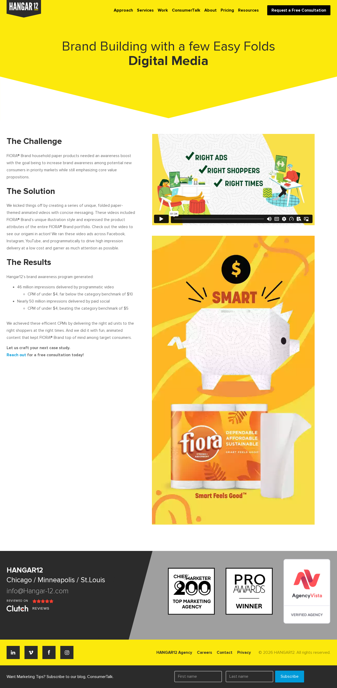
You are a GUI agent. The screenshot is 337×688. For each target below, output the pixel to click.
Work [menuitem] (163, 10)
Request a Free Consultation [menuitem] (298, 10)
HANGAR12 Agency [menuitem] (174, 652)
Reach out (16, 355)
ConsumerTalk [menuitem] (186, 10)
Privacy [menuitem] (244, 652)
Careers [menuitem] (204, 652)
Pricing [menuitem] (227, 10)
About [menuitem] (210, 10)
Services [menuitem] (145, 10)
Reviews (40, 608)
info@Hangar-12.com (37, 591)
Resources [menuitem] (248, 10)
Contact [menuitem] (224, 652)
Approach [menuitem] (123, 10)
